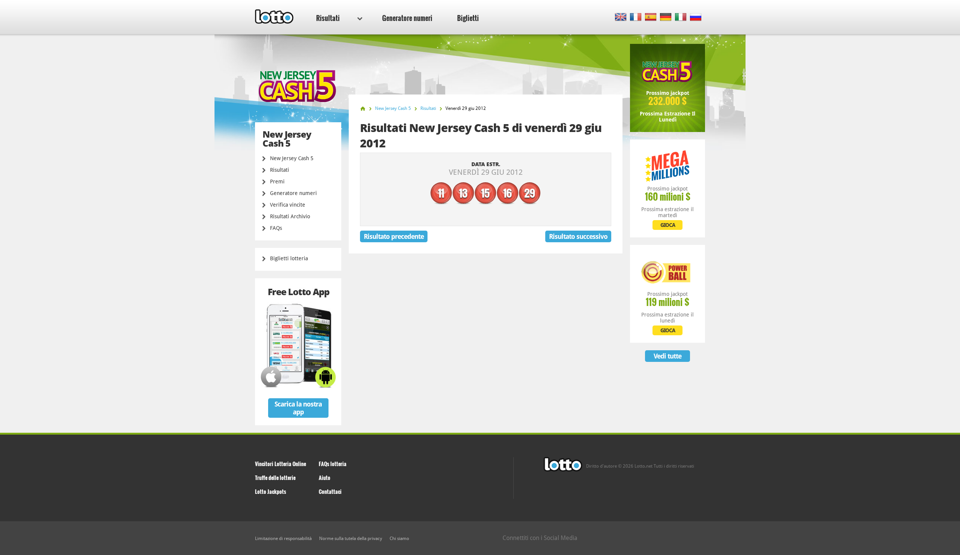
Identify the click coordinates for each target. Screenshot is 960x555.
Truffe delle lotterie (275, 478)
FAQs (276, 228)
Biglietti (468, 18)
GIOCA (667, 225)
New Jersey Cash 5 (292, 158)
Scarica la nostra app (298, 408)
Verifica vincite (287, 205)
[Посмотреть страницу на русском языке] (696, 17)
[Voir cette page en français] (636, 17)
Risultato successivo (578, 236)
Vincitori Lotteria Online (280, 464)
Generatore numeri (407, 18)
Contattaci (330, 491)
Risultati (328, 18)
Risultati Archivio (290, 216)
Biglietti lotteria (289, 258)
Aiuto (324, 478)
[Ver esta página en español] (651, 17)
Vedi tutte (667, 356)
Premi (277, 181)
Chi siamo (399, 538)
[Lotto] (363, 108)
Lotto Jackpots (270, 491)
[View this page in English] (621, 17)
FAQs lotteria (332, 464)
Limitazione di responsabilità (283, 538)
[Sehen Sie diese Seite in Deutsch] (666, 17)
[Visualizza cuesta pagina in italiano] (681, 17)
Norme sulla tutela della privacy (350, 538)
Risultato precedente (394, 236)
